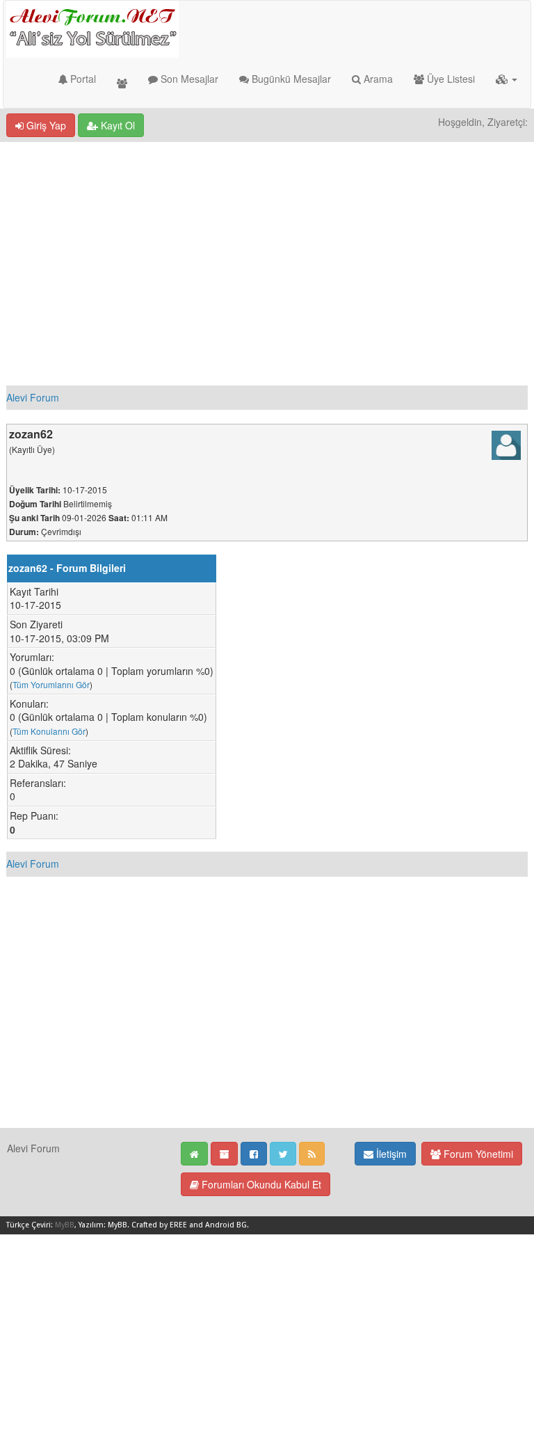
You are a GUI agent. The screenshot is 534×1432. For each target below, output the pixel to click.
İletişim (390, 1154)
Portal (81, 79)
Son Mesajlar (188, 79)
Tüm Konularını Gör (49, 731)
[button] (506, 79)
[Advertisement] (267, 246)
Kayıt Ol (116, 125)
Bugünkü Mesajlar (290, 79)
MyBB (64, 1225)
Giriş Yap (45, 125)
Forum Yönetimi (477, 1154)
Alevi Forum (32, 397)
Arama (377, 79)
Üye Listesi (449, 79)
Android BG (226, 1225)
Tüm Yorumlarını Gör (51, 684)
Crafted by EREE (159, 1225)
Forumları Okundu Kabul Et (260, 1184)
